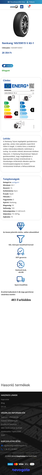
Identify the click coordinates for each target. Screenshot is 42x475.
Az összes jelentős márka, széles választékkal (21, 232)
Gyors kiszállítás (21, 285)
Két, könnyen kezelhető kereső (21, 245)
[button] (21, 6)
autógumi (15, 182)
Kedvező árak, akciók (21, 271)
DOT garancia (21, 257)
